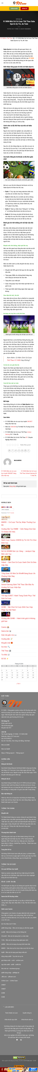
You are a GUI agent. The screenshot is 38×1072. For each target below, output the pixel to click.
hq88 (2, 952)
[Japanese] (5, 507)
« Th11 (18, 684)
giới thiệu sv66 (5, 960)
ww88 (3, 932)
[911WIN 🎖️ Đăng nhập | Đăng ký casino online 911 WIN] (20, 3)
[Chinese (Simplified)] (2, 507)
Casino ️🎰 (5, 627)
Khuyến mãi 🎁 (7, 643)
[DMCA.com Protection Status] (19, 1057)
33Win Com (4, 981)
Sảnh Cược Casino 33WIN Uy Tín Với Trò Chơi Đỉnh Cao (18, 541)
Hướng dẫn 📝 (6, 639)
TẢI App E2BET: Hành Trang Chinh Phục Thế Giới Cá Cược (18, 597)
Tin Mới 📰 (5, 655)
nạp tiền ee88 (5, 964)
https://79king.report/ (8, 753)
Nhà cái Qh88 (5, 745)
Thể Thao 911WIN (13, 360)
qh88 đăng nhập (6, 928)
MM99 (3, 948)
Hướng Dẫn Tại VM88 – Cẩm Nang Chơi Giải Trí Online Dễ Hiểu (18, 530)
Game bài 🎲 (6, 631)
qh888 (3, 944)
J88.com (4, 977)
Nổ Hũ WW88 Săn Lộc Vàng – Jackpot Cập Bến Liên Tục (18, 552)
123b (3, 940)
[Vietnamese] (11, 507)
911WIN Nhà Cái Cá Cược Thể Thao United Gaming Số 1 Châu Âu (28, 473)
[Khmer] (7, 507)
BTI (27, 437)
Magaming (28, 28)
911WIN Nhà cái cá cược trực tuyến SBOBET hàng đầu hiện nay (8, 473)
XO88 (3, 997)
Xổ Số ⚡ (5, 659)
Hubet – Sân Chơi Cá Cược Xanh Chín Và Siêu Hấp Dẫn (18, 563)
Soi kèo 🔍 (5, 647)
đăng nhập (12, 486)
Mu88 (8, 749)
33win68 (4, 936)
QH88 (3, 993)
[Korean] (9, 507)
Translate (12, 512)
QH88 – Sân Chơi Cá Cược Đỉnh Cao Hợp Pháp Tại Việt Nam (17, 608)
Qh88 (34, 1060)
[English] (4, 507)
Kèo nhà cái (4, 968)
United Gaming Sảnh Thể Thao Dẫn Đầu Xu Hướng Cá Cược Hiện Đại (17, 585)
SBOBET (29, 421)
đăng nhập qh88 (6, 956)
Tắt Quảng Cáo (19, 1066)
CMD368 (13, 427)
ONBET (3, 985)
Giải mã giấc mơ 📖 (9, 635)
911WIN (2, 38)
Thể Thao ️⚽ (19, 19)
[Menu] (2, 3)
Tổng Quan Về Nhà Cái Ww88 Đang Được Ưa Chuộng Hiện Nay (18, 574)
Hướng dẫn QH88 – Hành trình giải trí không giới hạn (18, 619)
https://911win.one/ (13, 736)
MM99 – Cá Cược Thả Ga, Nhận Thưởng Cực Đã (18, 523)
